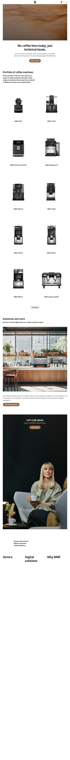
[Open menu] (66, 2)
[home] (35, 2)
